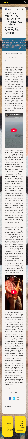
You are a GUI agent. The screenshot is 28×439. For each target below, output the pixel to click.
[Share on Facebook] (10, 399)
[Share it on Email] (18, 399)
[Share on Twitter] (14, 399)
